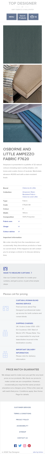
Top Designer (22, 6)
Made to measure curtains (16, 273)
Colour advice (9, 231)
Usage (5, 226)
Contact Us (22, 438)
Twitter (20, 445)
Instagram (24, 445)
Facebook (15, 445)
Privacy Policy (22, 420)
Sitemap (22, 432)
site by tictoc (38, 452)
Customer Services (22, 407)
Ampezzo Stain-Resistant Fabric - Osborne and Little (30, 194)
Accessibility (22, 426)
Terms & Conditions (22, 413)
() (36, 17)
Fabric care (7, 221)
